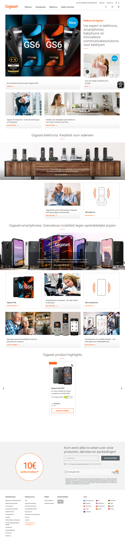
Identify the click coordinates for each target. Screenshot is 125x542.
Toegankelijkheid (10, 530)
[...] (119, 7)
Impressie (8, 535)
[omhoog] (122, 534)
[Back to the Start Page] (11, 7)
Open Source (28, 511)
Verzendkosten (9, 514)
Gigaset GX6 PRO (57, 388)
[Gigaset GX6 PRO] (62, 375)
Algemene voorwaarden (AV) (13, 500)
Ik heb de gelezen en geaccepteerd (83, 464)
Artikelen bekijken (62, 411)
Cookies (27, 520)
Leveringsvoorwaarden (11, 509)
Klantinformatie (9, 511)
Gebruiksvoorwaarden (11, 503)
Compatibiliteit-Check (31, 509)
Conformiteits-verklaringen (12, 520)
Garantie (7, 517)
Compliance (8, 527)
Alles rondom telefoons (61, 174)
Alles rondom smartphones (61, 265)
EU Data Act (8, 533)
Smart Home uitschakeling (32, 514)
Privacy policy (9, 506)
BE (116, 3)
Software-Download (30, 506)
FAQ (26, 500)
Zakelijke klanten (49, 503)
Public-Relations (48, 500)
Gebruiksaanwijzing (30, 503)
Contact (27, 517)
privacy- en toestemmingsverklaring (79, 464)
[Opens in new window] (66, 397)
